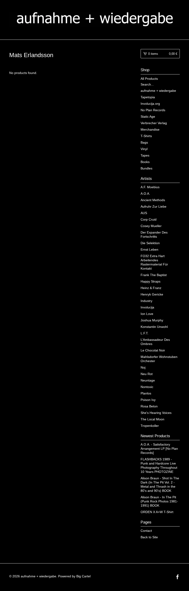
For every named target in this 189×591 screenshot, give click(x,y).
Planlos (146, 393)
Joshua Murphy (152, 320)
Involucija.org (150, 103)
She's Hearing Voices (156, 413)
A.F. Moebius (150, 187)
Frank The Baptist (154, 275)
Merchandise (150, 129)
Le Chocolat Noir (153, 350)
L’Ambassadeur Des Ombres (155, 342)
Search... (147, 84)
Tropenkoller (150, 426)
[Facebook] (177, 577)
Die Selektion (150, 243)
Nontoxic (147, 387)
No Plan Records (153, 110)
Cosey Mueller (151, 226)
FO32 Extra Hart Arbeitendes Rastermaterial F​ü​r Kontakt (154, 262)
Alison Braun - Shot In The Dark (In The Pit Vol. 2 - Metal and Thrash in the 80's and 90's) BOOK (160, 484)
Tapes (145, 155)
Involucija (147, 307)
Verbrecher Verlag (154, 123)
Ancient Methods (153, 200)
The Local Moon (152, 419)
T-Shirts (146, 136)
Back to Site (149, 537)
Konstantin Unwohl (154, 327)
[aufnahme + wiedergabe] (94, 19)
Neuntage (148, 380)
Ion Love (147, 314)
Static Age (148, 116)
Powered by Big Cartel (74, 576)
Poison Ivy (148, 400)
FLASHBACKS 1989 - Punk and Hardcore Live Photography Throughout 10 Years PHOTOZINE (159, 465)
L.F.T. (144, 333)
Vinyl (144, 149)
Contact (146, 531)
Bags (144, 142)
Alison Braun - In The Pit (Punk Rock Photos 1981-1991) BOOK (159, 501)
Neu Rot (147, 374)
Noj (143, 367)
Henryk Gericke (152, 294)
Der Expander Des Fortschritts (154, 234)
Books (145, 162)
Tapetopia (148, 97)
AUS (144, 213)
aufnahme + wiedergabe (158, 90)
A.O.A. (145, 193)
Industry (146, 301)
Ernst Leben (149, 249)
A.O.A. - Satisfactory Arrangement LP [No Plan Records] (159, 449)
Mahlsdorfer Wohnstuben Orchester (159, 359)
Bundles (146, 168)
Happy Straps (150, 281)
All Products (149, 78)
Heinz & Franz (151, 288)
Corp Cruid (149, 219)
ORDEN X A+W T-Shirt (157, 512)
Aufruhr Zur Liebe (153, 206)
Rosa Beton (149, 406)
